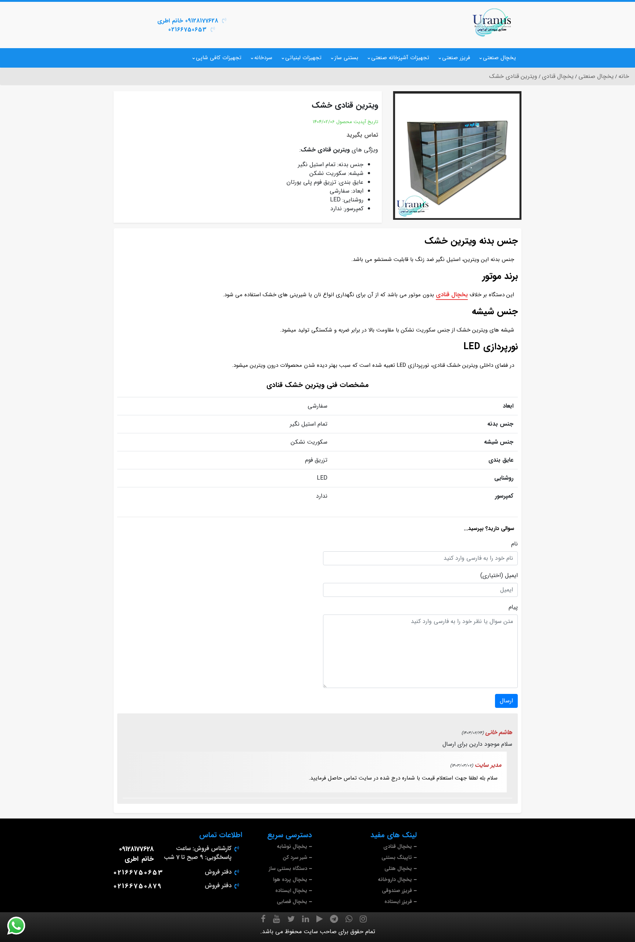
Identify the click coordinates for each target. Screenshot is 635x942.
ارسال (506, 700)
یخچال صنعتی (499, 57)
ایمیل (511, 575)
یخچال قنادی (452, 294)
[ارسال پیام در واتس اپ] (20, 925)
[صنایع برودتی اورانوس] (492, 22)
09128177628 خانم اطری (187, 20)
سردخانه (263, 57)
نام (514, 544)
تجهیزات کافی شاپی (218, 57)
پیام (513, 607)
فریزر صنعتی (456, 57)
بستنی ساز (346, 57)
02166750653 (187, 29)
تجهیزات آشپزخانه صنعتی (400, 57)
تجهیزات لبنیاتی (303, 57)
